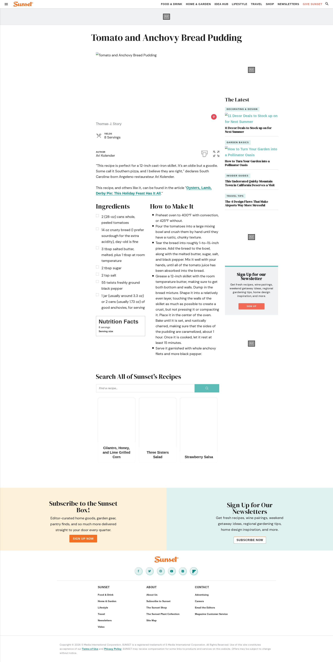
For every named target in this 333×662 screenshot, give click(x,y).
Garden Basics (238, 142)
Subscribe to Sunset (158, 601)
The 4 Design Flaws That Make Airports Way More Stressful (246, 203)
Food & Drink (171, 4)
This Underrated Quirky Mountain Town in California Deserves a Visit (250, 183)
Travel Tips (235, 196)
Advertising (202, 594)
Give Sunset (312, 4)
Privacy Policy (113, 648)
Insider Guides (238, 176)
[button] (216, 153)
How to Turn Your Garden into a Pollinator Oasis (247, 163)
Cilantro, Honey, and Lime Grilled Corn (116, 452)
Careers (199, 601)
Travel (256, 4)
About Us (151, 594)
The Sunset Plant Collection (163, 614)
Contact (202, 587)
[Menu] (6, 4)
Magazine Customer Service (211, 614)
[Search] (207, 388)
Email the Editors (205, 607)
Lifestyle (239, 4)
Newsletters (288, 4)
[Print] (204, 153)
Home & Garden (198, 4)
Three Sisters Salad (158, 455)
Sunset (104, 587)
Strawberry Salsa (199, 457)
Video (101, 626)
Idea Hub (221, 4)
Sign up (251, 306)
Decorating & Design (242, 109)
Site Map (151, 620)
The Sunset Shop (156, 607)
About (151, 587)
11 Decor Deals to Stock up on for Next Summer (248, 130)
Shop (270, 4)
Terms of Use (90, 648)
